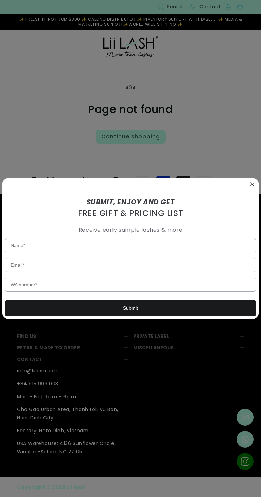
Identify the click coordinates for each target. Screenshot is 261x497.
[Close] (252, 185)
